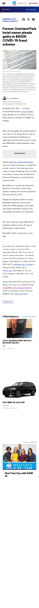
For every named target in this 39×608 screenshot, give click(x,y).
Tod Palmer (14, 98)
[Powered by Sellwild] (33, 442)
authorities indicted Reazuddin (21, 162)
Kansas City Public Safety (10, 20)
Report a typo (8, 302)
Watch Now (33, 3)
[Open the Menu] (4, 3)
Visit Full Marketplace (29, 316)
